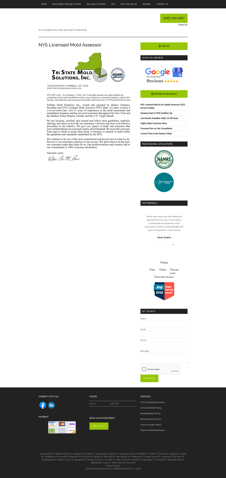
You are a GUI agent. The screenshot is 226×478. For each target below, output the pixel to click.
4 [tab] (162, 240)
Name (143, 315)
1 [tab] (151, 240)
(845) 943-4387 (173, 18)
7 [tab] (172, 240)
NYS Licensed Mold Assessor (152, 399)
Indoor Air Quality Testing (150, 421)
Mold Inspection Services (150, 416)
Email (142, 326)
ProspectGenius (101, 465)
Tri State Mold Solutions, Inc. (63, 19)
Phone (143, 337)
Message (144, 347)
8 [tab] (176, 240)
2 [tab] (155, 240)
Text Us (165, 46)
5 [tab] (165, 240)
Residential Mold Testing (150, 410)
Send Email (149, 375)
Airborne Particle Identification (152, 427)
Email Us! (183, 24)
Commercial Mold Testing (151, 404)
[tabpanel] (164, 225)
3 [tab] (158, 240)
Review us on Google (165, 94)
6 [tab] (169, 240)
